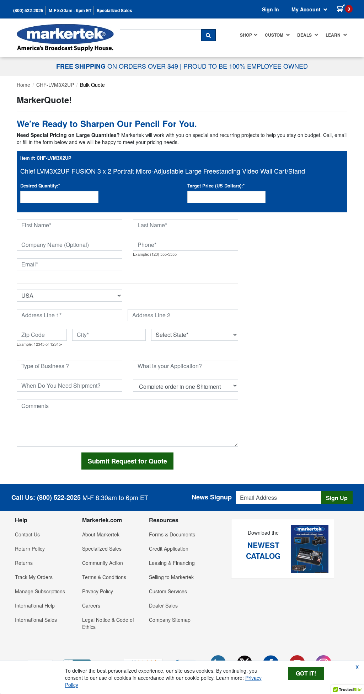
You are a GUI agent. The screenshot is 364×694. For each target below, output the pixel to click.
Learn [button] (334, 35)
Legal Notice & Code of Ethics (108, 623)
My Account (306, 9)
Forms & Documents (172, 534)
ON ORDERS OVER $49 (118, 65)
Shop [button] (246, 35)
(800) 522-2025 (28, 10)
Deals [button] (305, 35)
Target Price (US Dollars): (216, 185)
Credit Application (168, 548)
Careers (91, 605)
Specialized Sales (114, 10)
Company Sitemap (170, 619)
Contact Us (27, 534)
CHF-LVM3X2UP (55, 84)
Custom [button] (274, 35)
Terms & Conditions (104, 577)
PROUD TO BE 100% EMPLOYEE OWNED (245, 65)
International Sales (36, 619)
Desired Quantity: (40, 185)
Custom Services (168, 591)
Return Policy (30, 548)
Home (23, 84)
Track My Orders (34, 577)
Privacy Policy (97, 591)
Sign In (270, 9)
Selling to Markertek (171, 577)
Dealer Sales (163, 605)
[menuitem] (248, 34)
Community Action (102, 562)
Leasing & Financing (172, 562)
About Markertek (100, 534)
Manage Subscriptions (40, 591)
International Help (35, 605)
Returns (24, 562)
